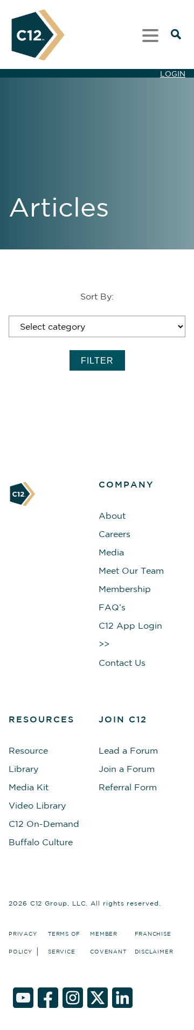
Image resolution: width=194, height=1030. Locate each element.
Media (111, 552)
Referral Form (128, 787)
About (112, 515)
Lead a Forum (128, 750)
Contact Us (122, 662)
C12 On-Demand (44, 824)
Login (172, 73)
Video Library (37, 805)
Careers (114, 534)
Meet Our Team (131, 570)
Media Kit (28, 787)
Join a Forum (127, 769)
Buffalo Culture (41, 842)
